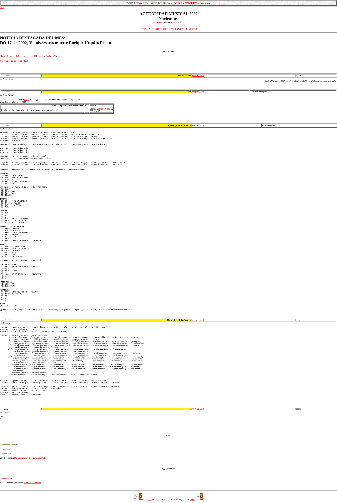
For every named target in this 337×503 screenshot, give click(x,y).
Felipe (26, 99)
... (26, 61)
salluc (150, 500)
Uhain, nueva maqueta (24, 56)
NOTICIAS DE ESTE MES (166, 29)
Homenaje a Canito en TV (46, 56)
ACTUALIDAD (146, 29)
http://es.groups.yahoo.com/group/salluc (30, 458)
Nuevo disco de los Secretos (11, 61)
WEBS (181, 29)
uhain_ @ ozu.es (105, 109)
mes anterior (158, 22)
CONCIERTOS (191, 29)
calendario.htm (6, 478)
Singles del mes (6, 56)
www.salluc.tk (198, 75)
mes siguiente (178, 22)
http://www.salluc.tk (32, 483)
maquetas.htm (198, 92)
